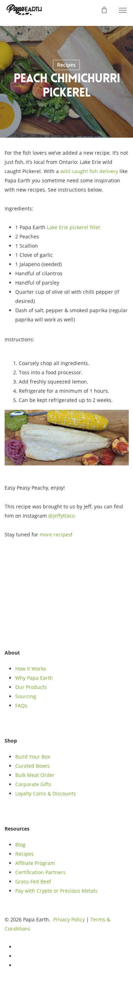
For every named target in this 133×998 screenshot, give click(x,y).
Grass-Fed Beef (33, 881)
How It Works (30, 668)
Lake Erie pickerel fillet (73, 227)
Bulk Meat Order (35, 775)
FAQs (21, 705)
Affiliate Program (35, 863)
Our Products (31, 687)
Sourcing (25, 696)
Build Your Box (32, 756)
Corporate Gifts (33, 784)
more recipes (55, 534)
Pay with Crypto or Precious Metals (56, 890)
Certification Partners (40, 872)
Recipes (66, 64)
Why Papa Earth (34, 677)
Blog (20, 844)
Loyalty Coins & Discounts (45, 793)
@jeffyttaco (61, 515)
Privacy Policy (69, 919)
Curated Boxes (32, 765)
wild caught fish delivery (89, 171)
